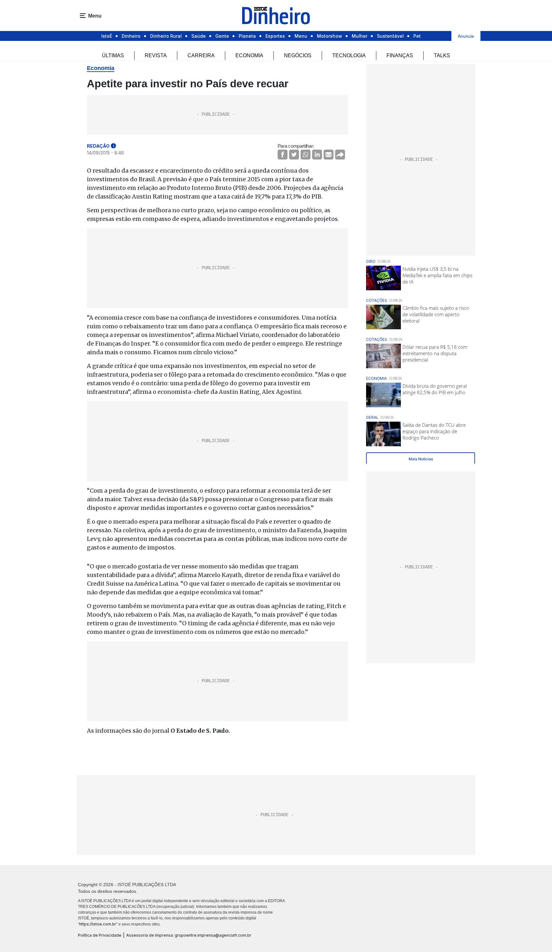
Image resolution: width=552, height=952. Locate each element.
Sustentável (390, 36)
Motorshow (329, 36)
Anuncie (466, 36)
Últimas (113, 55)
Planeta (247, 36)
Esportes (275, 36)
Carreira (201, 55)
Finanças (400, 55)
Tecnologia (349, 55)
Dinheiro (131, 36)
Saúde (198, 36)
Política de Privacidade (99, 935)
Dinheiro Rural (166, 36)
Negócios (297, 55)
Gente (222, 36)
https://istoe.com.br (97, 924)
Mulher (359, 36)
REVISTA (156, 55)
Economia (249, 55)
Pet (417, 36)
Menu (301, 36)
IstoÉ (106, 36)
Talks (442, 55)
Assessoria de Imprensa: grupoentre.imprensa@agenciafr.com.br (188, 935)
